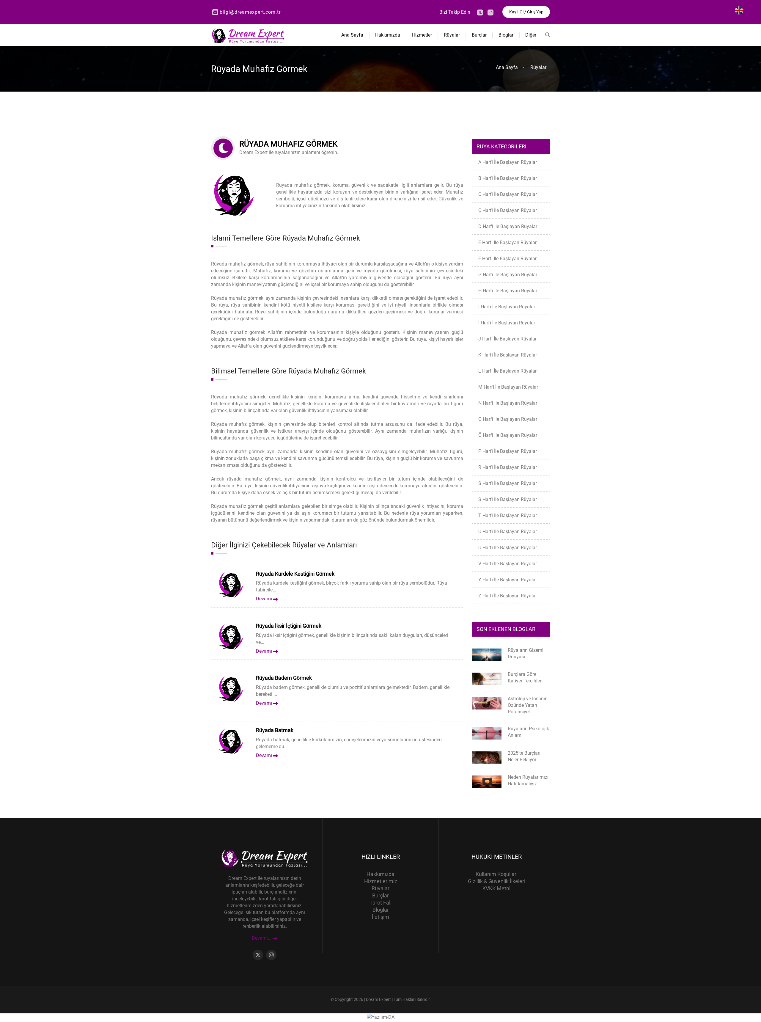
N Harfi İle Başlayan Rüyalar (507, 403)
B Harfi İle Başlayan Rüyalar (507, 178)
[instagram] (490, 12)
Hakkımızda (387, 35)
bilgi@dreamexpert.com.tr (250, 12)
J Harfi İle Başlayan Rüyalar (507, 339)
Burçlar (479, 35)
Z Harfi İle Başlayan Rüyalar (507, 596)
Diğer (530, 35)
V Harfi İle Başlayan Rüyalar (507, 563)
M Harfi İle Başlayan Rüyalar (508, 387)
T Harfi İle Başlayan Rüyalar (507, 515)
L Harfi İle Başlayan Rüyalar (507, 371)
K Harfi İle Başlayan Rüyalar (507, 355)
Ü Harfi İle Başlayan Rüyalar (507, 547)
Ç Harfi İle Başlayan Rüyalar (507, 210)
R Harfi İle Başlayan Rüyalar (507, 467)
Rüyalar (452, 35)
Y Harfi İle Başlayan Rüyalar (507, 580)
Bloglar (506, 35)
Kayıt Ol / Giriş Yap (526, 12)
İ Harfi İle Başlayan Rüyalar (506, 323)
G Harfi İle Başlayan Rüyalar (507, 274)
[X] (480, 12)
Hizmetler (422, 35)
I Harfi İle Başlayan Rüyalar (506, 307)
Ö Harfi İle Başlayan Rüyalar (507, 435)
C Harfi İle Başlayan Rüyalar (507, 194)
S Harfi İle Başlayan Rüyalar (507, 483)
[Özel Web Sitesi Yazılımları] (380, 1017)
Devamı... (262, 938)
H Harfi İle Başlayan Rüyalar (507, 290)
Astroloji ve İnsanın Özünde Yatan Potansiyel (528, 705)
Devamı (264, 599)
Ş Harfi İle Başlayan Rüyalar (507, 499)
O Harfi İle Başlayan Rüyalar (507, 419)
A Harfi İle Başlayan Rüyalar (507, 162)
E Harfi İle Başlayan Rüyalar (507, 242)
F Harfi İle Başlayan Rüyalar (507, 258)
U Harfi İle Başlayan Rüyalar (507, 531)
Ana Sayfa (352, 35)
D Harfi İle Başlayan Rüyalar (507, 226)
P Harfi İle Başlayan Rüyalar (507, 451)
